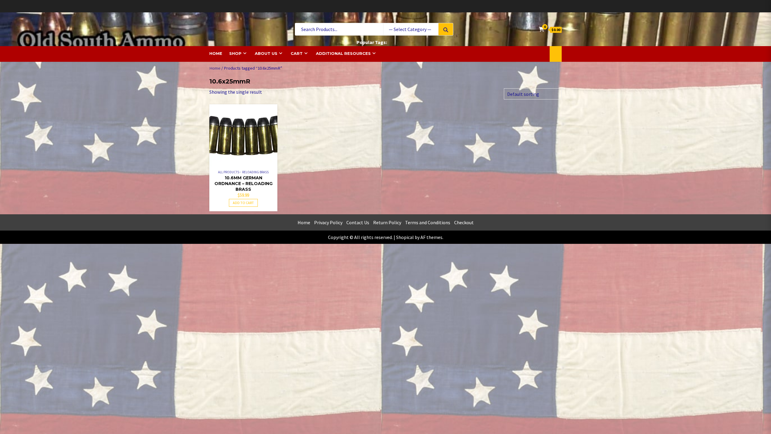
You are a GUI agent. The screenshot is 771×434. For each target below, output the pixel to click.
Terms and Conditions (427, 222)
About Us (266, 53)
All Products (228, 172)
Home (215, 53)
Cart (297, 53)
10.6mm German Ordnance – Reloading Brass (243, 183)
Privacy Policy (328, 222)
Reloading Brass (255, 172)
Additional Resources (343, 53)
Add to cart (243, 202)
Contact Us (357, 222)
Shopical (405, 237)
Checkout (464, 222)
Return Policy (387, 222)
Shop (235, 53)
